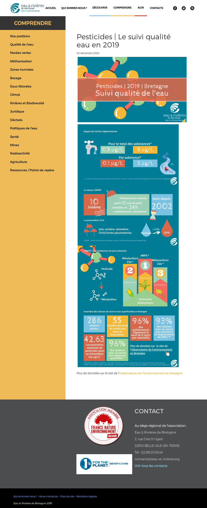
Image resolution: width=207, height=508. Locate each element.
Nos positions (20, 36)
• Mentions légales (86, 496)
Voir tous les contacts (151, 466)
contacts (156, 7)
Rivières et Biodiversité (27, 103)
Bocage (15, 78)
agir (141, 7)
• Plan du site (66, 496)
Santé (14, 136)
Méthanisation (21, 61)
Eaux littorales (20, 86)
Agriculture (18, 162)
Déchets (16, 120)
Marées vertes (20, 52)
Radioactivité (20, 153)
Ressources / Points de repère (32, 170)
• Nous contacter (48, 496)
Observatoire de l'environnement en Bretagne (151, 373)
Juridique (17, 111)
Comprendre (32, 23)
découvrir (99, 7)
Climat (15, 94)
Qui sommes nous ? (74, 7)
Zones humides (21, 69)
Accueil (50, 7)
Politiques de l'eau (23, 128)
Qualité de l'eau (22, 44)
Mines (14, 145)
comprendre (122, 7)
